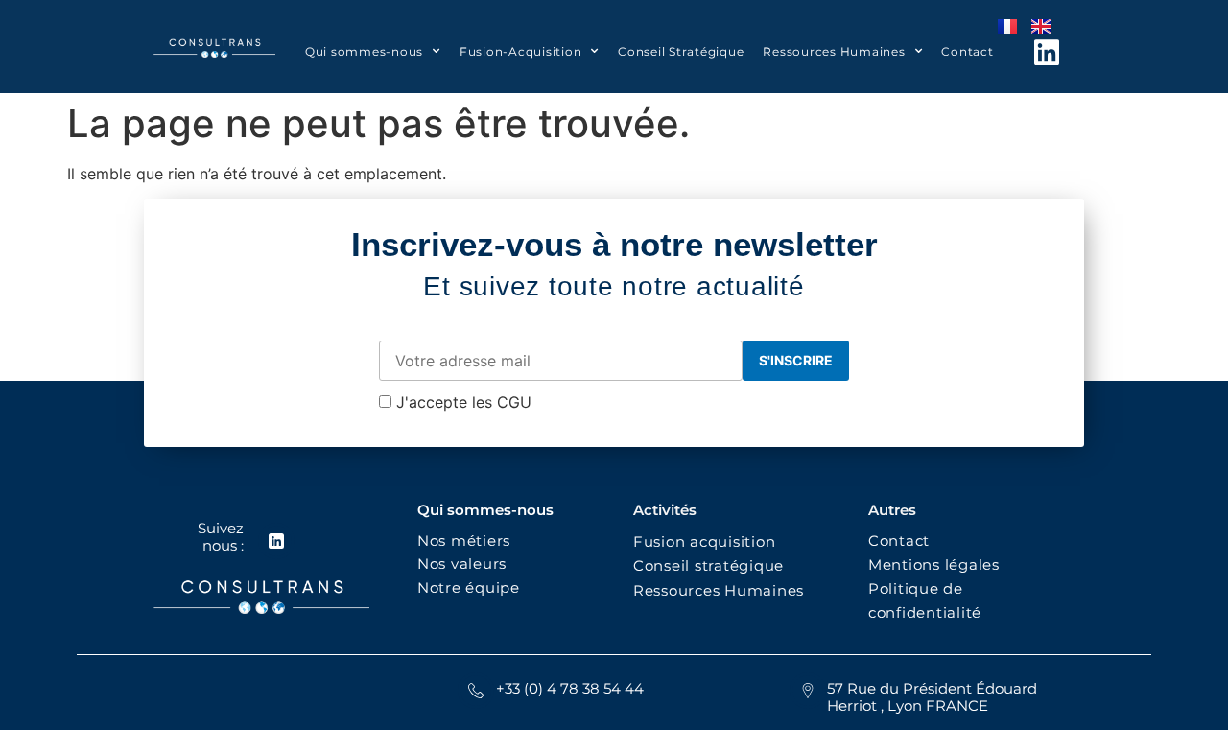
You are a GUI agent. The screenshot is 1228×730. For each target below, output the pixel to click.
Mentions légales (934, 564)
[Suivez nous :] (276, 541)
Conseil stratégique (708, 565)
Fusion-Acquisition (521, 51)
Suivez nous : (221, 536)
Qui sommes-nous (364, 51)
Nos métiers (463, 540)
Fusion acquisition (709, 541)
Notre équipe (468, 587)
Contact (967, 51)
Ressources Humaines (834, 51)
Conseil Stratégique (681, 51)
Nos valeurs (466, 563)
